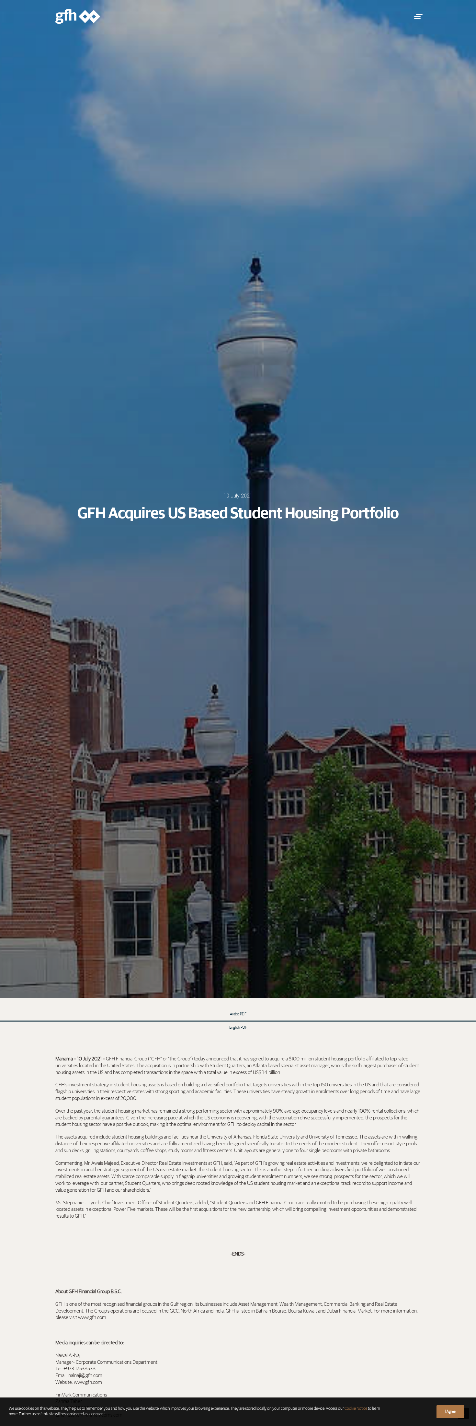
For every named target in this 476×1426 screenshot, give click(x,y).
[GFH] (77, 16)
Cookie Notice (356, 1409)
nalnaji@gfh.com (85, 1375)
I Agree (450, 1412)
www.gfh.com (88, 1382)
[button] (417, 16)
